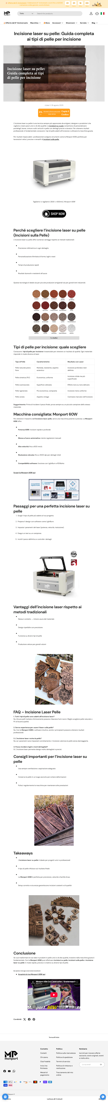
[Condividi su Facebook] (29, 1019)
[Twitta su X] (24, 1019)
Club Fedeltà (45, 1061)
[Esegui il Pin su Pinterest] (34, 1019)
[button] (97, 13)
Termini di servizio (63, 1061)
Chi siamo (44, 1057)
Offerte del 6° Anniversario (17, 3)
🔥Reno (46, 23)
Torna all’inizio (54, 1037)
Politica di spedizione (64, 1057)
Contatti (43, 1053)
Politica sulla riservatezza (66, 1053)
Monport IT (11, 1094)
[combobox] (49, 13)
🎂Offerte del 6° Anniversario (15, 23)
